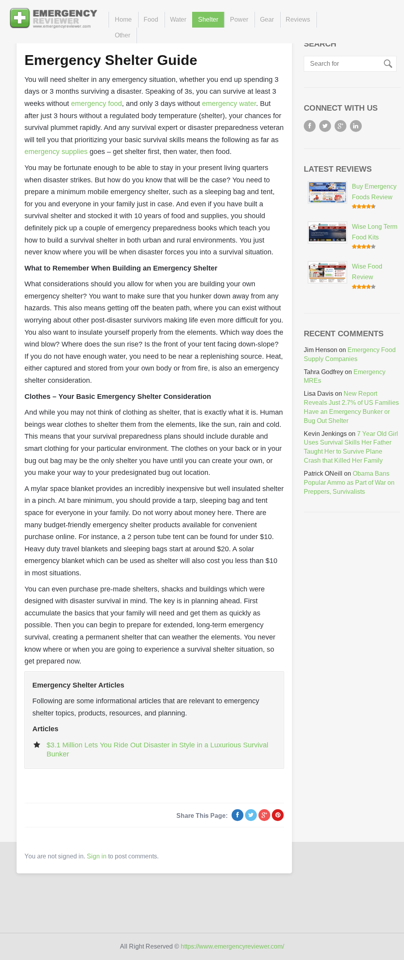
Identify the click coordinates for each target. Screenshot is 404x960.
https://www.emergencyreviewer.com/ (232, 946)
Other (122, 35)
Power (239, 19)
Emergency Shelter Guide (110, 60)
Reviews (298, 19)
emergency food (96, 103)
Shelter (208, 19)
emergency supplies (56, 152)
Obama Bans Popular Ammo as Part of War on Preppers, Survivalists (349, 482)
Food (151, 19)
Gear (267, 19)
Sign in (97, 856)
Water (178, 19)
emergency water (229, 103)
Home (123, 19)
